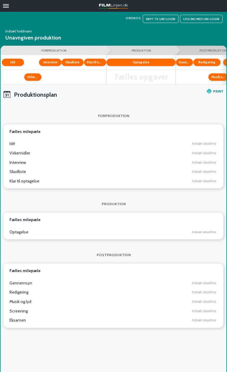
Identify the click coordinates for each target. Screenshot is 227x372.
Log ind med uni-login (201, 19)
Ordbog (133, 18)
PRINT (218, 91)
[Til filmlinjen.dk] (113, 6)
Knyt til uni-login (160, 19)
